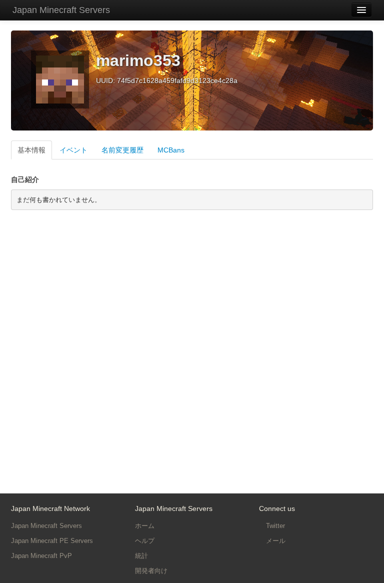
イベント (74, 150)
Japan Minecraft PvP (41, 556)
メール (275, 540)
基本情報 (32, 150)
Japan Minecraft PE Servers (52, 540)
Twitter (274, 526)
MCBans (171, 150)
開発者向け (151, 570)
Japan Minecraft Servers (61, 10)
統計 (141, 556)
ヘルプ (144, 540)
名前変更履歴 (123, 150)
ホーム (144, 526)
